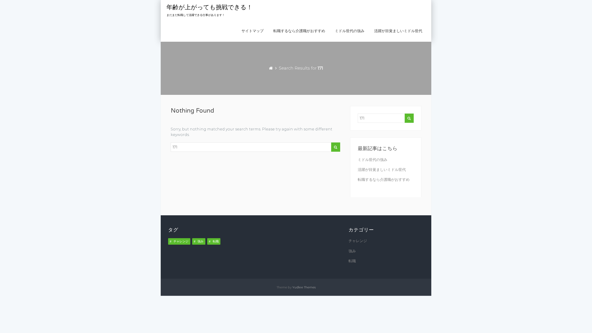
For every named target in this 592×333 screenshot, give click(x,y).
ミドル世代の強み (349, 31)
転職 (216, 241)
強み (200, 241)
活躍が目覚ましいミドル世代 (398, 31)
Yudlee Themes (304, 287)
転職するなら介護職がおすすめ (299, 31)
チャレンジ (180, 241)
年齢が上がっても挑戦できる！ (209, 7)
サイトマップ (252, 31)
